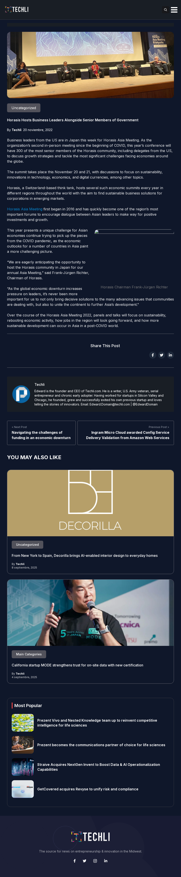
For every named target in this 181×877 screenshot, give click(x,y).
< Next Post (19, 427)
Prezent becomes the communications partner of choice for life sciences (101, 745)
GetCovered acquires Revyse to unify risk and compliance (87, 789)
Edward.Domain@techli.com (110, 404)
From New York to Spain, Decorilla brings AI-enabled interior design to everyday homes (85, 555)
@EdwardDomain (145, 404)
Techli (16, 130)
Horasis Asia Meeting (24, 209)
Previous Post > (159, 427)
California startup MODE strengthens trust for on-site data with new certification (77, 665)
